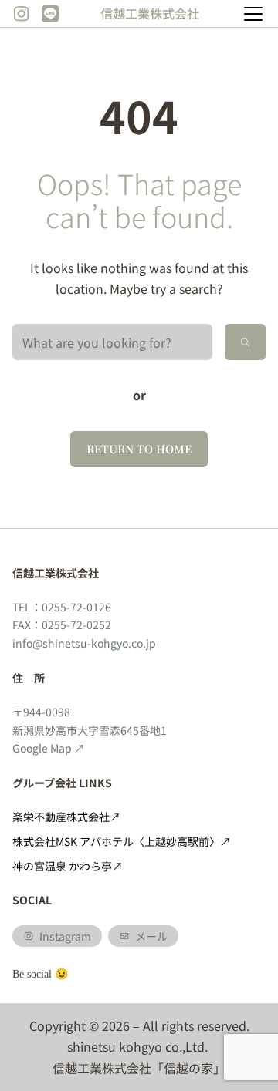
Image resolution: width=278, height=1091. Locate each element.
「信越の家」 (188, 1068)
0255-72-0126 (76, 607)
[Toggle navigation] (253, 14)
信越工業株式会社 (149, 13)
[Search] (245, 342)
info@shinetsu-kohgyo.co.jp (84, 643)
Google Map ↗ (48, 748)
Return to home (139, 448)
